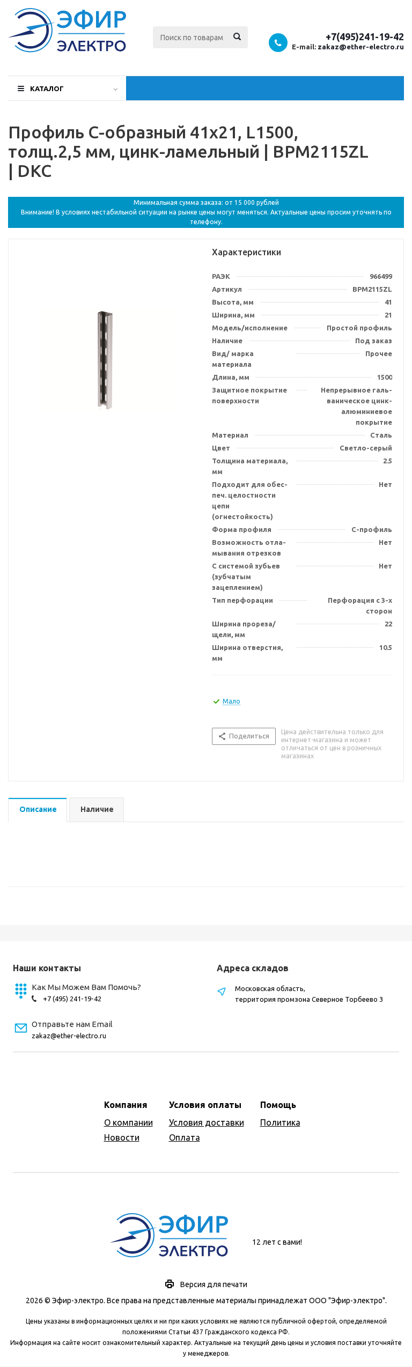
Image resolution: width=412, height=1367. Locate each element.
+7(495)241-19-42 (365, 36)
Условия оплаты (205, 1105)
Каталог (47, 88)
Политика (280, 1122)
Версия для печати (213, 1284)
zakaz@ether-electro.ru (361, 46)
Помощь (278, 1105)
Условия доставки (206, 1122)
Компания (126, 1105)
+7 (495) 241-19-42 (72, 998)
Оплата (184, 1137)
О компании (128, 1122)
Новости (121, 1137)
